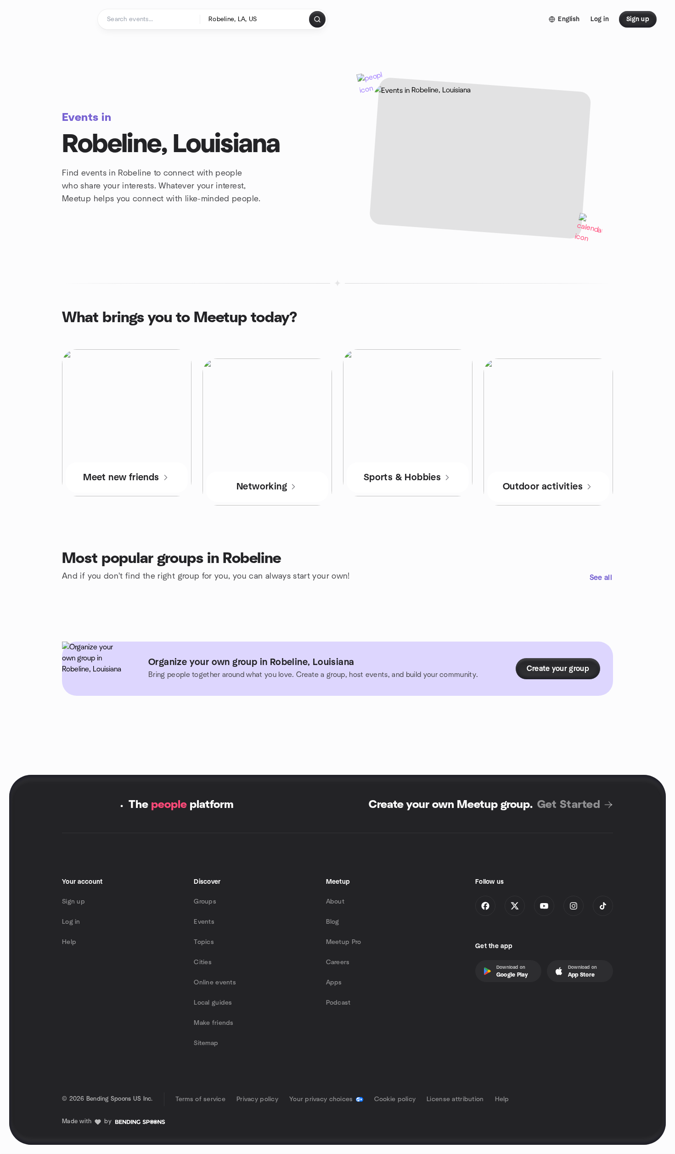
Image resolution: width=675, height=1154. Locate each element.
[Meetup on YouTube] (544, 906)
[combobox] (255, 19)
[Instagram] (573, 906)
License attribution (455, 1099)
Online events (215, 982)
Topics (204, 942)
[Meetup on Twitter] (515, 906)
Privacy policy (257, 1099)
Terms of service (200, 1099)
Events (204, 922)
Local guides (213, 1003)
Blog (332, 922)
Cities (203, 962)
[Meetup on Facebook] (485, 906)
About (335, 901)
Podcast (338, 1003)
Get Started (568, 804)
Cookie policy (395, 1099)
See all (601, 577)
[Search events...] (317, 19)
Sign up (73, 901)
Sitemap (206, 1043)
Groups (205, 901)
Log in (71, 922)
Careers (338, 962)
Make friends (213, 1023)
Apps (334, 982)
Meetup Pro (343, 942)
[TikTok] (603, 906)
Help (69, 942)
